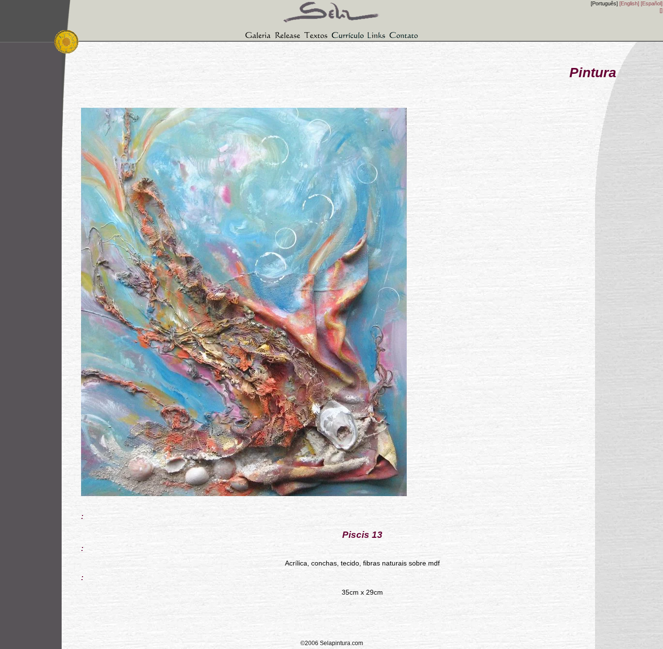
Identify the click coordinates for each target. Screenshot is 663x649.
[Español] (652, 3)
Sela (331, 8)
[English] (629, 3)
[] (661, 10)
